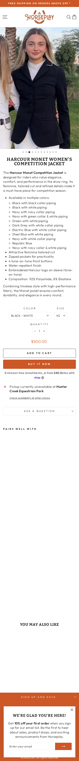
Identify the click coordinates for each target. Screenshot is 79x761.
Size (61, 308)
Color (30, 308)
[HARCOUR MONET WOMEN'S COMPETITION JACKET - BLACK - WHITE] (5, 593)
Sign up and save (38, 697)
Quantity (39, 324)
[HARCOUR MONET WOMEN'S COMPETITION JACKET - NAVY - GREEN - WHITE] (9, 597)
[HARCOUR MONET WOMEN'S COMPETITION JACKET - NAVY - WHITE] (18, 597)
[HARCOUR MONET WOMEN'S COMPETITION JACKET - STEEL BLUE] (13, 597)
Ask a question (39, 411)
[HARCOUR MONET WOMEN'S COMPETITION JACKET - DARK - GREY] (9, 593)
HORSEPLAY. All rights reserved (39, 757)
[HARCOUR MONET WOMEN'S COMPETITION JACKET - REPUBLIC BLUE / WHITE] (22, 597)
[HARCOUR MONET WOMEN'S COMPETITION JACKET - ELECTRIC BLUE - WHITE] (22, 593)
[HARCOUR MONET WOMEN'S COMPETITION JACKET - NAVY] (13, 593)
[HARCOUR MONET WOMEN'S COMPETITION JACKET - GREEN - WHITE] (5, 597)
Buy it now (39, 364)
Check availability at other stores (30, 398)
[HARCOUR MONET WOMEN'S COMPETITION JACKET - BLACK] (18, 593)
